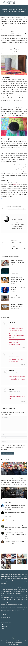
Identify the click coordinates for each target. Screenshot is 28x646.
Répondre (23, 347)
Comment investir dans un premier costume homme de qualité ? (15, 513)
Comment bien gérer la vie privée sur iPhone (18, 288)
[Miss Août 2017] (8, 561)
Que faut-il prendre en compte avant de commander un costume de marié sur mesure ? (16, 526)
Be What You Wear (5, 617)
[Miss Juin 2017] (19, 561)
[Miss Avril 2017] (3, 566)
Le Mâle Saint (4, 628)
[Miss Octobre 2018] (3, 556)
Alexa (9, 208)
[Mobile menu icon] (25, 2)
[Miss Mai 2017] (24, 561)
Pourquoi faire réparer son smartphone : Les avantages (17, 261)
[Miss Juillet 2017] (14, 561)
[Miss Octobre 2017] (24, 556)
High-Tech (19, 206)
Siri (24, 208)
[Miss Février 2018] (8, 556)
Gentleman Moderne (6, 622)
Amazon (12, 208)
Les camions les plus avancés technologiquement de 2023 (17, 270)
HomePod (21, 208)
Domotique (14, 206)
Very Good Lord (4, 631)
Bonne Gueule (4, 620)
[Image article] (5, 263)
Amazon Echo (16, 184)
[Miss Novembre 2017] (19, 556)
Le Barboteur (4, 626)
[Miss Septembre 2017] (3, 561)
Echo (17, 208)
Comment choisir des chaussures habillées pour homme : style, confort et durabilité (15, 506)
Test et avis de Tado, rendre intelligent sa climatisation (17, 305)
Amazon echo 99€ (14, 201)
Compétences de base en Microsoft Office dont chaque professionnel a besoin (17, 279)
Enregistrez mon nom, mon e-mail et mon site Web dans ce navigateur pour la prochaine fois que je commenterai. (13, 447)
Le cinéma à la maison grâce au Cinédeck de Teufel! (18, 296)
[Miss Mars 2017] (8, 566)
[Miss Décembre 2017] (14, 556)
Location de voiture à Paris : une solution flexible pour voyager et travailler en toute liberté (14, 543)
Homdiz (3, 624)
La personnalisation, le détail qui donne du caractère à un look (15, 519)
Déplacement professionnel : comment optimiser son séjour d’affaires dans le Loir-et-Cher (15, 534)
